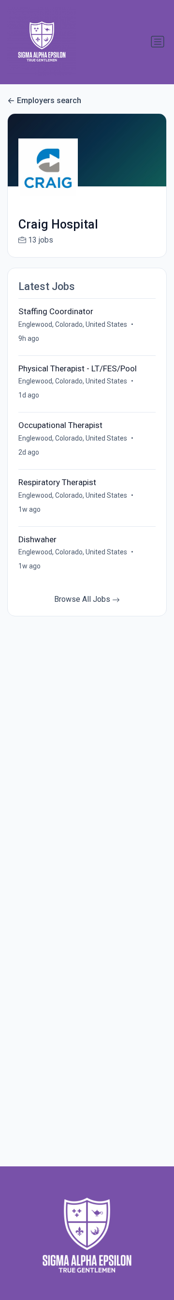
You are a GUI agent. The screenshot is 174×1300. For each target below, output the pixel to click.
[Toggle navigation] (157, 41)
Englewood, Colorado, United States (72, 324)
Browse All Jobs (83, 599)
